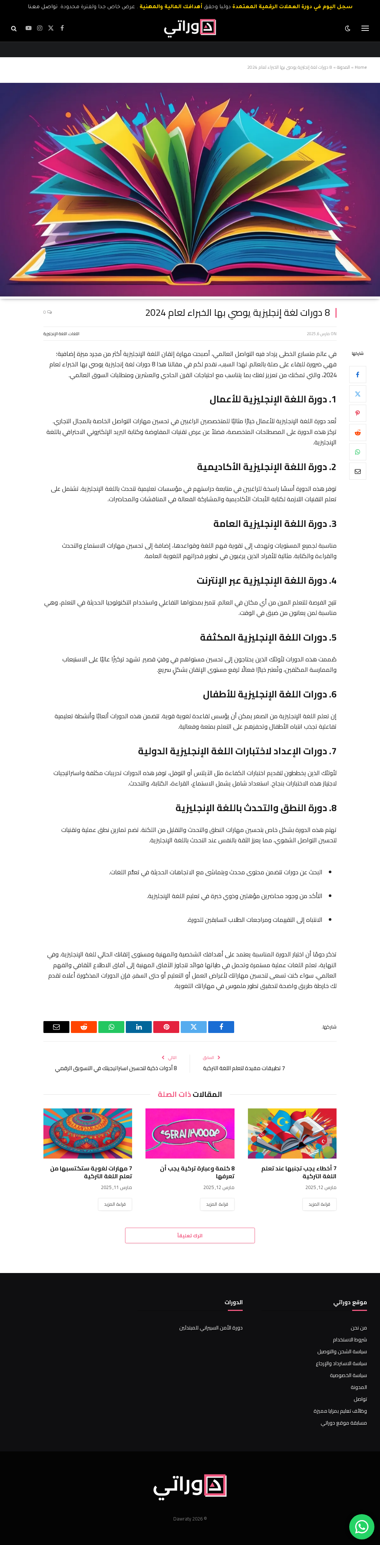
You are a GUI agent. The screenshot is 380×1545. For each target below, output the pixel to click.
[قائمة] (365, 28)
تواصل (360, 1399)
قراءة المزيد (319, 1204)
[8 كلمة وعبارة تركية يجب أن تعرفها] (189, 1133)
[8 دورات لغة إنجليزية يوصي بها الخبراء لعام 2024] (190, 294)
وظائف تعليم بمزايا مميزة (340, 1411)
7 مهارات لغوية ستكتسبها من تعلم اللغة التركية (91, 1173)
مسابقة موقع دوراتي (344, 1423)
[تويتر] (357, 393)
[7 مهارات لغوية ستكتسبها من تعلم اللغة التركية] (87, 1133)
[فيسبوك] (357, 374)
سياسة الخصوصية (348, 1375)
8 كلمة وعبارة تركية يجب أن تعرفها (197, 1173)
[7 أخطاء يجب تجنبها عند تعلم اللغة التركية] (292, 1133)
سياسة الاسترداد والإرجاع (341, 1363)
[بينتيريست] (357, 413)
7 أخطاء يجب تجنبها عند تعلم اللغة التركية (299, 1173)
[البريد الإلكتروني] (357, 471)
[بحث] (14, 28)
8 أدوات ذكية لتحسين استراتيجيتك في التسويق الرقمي (116, 1068)
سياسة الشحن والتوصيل (342, 1351)
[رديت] (357, 432)
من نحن (359, 1327)
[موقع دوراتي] (190, 28)
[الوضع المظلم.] (348, 28)
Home (361, 67)
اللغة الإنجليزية (55, 333)
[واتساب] (357, 451)
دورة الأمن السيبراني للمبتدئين (211, 1327)
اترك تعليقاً (190, 1235)
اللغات (74, 333)
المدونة (343, 67)
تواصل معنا (43, 7)
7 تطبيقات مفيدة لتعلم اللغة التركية (244, 1068)
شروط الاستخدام (350, 1339)
